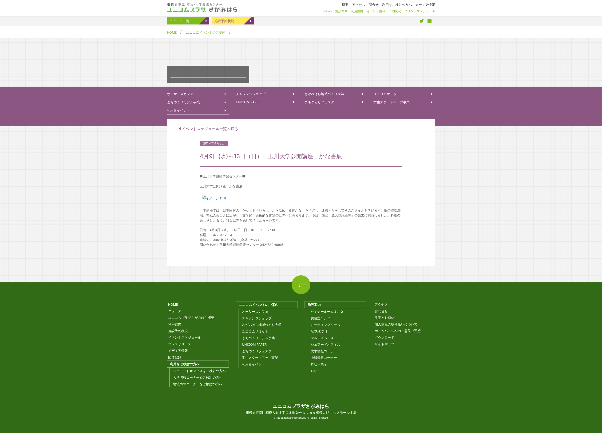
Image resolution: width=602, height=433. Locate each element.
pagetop (301, 285)
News (327, 11)
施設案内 (314, 305)
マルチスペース (322, 338)
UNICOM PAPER (248, 102)
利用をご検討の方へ (185, 364)
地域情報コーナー (324, 358)
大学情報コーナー (324, 351)
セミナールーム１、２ (327, 311)
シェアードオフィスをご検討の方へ (199, 371)
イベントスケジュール (184, 337)
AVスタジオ (319, 331)
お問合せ (381, 311)
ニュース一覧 (180, 21)
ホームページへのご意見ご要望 (398, 331)
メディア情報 (178, 351)
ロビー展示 (319, 364)
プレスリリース (179, 344)
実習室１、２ (320, 318)
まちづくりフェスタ (319, 102)
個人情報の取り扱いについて (396, 324)
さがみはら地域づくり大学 (324, 94)
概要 (345, 5)
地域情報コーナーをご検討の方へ (197, 384)
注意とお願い (384, 318)
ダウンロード (384, 337)
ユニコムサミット (386, 94)
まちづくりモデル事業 (183, 102)
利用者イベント (178, 110)
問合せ (374, 5)
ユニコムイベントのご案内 (206, 32)
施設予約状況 (224, 21)
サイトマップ (384, 344)
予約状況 (395, 11)
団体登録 (174, 357)
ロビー (316, 371)
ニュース (174, 311)
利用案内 (174, 324)
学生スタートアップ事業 (391, 102)
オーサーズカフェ (180, 94)
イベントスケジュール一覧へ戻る (209, 128)
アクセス (381, 304)
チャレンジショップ (250, 94)
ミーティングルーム (325, 325)
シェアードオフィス (325, 344)
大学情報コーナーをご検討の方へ (197, 377)
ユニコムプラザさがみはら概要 (191, 318)
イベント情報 (376, 11)
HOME (172, 32)
